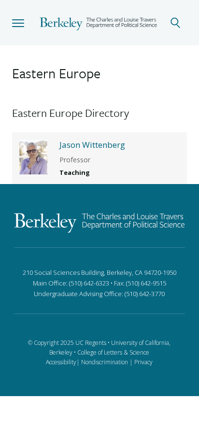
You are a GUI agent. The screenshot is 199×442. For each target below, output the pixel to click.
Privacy (143, 362)
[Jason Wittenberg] (33, 156)
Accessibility (61, 362)
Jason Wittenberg (92, 144)
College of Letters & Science (113, 352)
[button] (18, 22)
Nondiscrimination (104, 362)
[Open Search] (180, 22)
